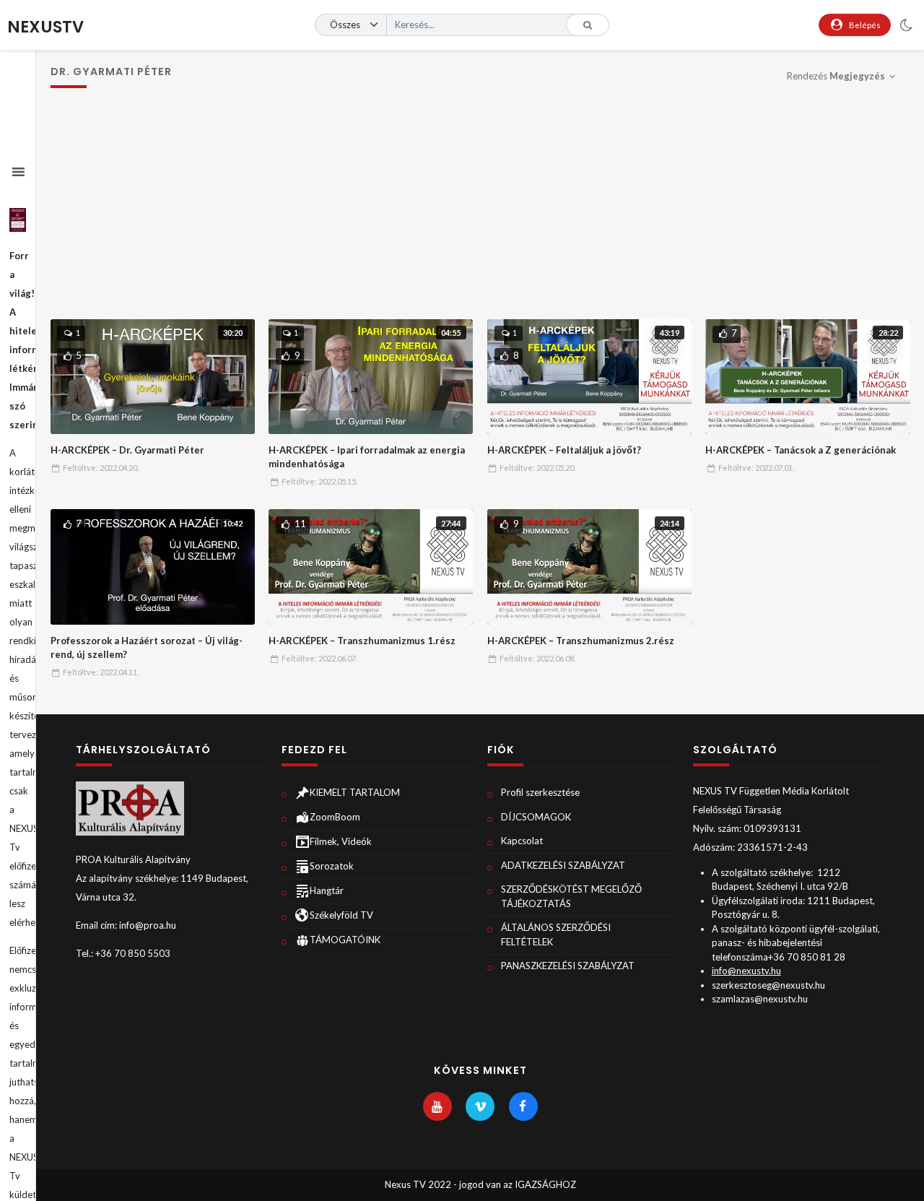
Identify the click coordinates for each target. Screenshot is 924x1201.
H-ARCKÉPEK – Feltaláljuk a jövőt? (564, 450)
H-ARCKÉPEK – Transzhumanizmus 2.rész (580, 640)
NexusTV (45, 26)
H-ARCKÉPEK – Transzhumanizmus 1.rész (362, 640)
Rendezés (836, 76)
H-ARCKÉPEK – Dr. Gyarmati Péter (127, 450)
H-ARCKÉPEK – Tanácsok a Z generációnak (800, 450)
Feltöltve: (101, 467)
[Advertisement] (480, 211)
